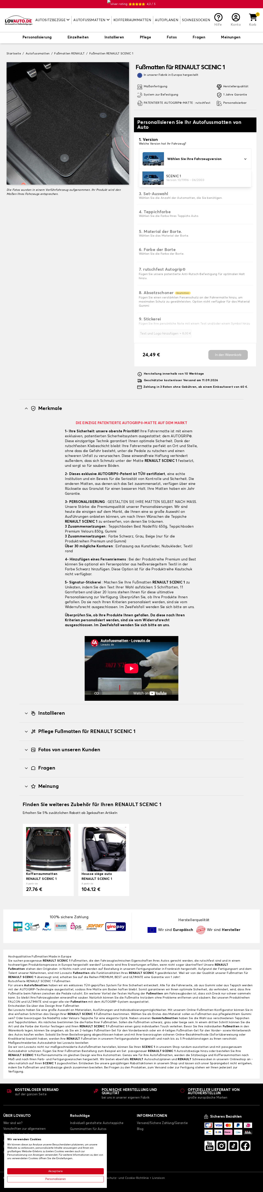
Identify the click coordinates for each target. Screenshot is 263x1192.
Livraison (158, 1178)
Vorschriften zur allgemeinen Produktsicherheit (24, 1131)
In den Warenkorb (228, 355)
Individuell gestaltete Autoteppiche (96, 1123)
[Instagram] (221, 1146)
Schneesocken (196, 20)
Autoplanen (166, 20)
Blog (140, 1129)
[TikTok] (233, 1146)
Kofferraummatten (132, 20)
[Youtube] (209, 1146)
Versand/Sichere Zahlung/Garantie (162, 1123)
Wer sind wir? (12, 1123)
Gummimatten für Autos (88, 1129)
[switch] (37, 38)
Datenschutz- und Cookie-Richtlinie (123, 1178)
